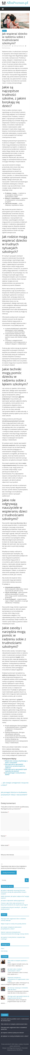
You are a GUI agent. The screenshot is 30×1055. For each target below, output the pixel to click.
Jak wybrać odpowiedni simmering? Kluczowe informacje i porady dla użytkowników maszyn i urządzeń (13, 892)
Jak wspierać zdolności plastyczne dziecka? (12, 1032)
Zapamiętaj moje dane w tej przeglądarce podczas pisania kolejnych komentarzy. (13, 867)
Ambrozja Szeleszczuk (19, 46)
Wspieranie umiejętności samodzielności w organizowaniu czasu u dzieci (18, 979)
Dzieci (4, 30)
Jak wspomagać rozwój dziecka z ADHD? (15, 773)
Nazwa (3, 836)
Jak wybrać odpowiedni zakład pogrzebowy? (13, 900)
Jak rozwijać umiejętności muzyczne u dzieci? (14, 784)
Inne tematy (4, 951)
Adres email (5, 845)
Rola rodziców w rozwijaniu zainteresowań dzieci (14, 1024)
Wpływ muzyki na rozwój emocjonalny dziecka (13, 924)
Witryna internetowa (7, 855)
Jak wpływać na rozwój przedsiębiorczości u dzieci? (14, 1036)
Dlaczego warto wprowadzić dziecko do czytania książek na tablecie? (15, 766)
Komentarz (5, 812)
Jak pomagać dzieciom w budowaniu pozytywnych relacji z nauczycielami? (14, 794)
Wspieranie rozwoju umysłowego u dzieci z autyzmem (16, 761)
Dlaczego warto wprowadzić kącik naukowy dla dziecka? (16, 770)
